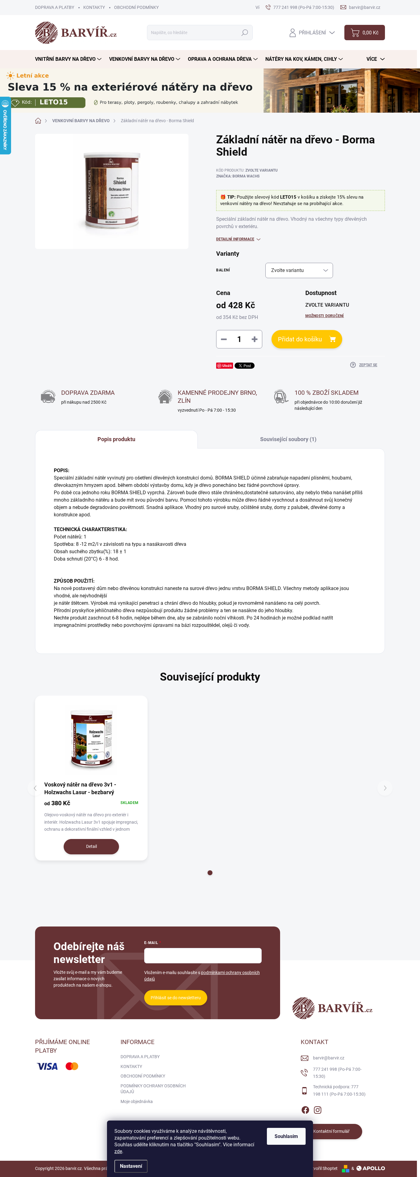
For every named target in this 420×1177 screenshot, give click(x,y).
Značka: (238, 176)
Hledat (245, 32)
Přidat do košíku (300, 339)
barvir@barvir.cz (328, 1057)
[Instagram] (317, 1108)
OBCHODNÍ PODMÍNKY (136, 7)
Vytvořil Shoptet (322, 1168)
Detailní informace (235, 239)
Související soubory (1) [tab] (288, 439)
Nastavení (131, 1166)
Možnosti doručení (324, 316)
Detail (91, 846)
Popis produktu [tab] (116, 439)
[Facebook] (305, 1108)
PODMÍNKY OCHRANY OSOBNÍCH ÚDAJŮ (153, 1088)
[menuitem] (69, 59)
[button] (210, 873)
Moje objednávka (137, 1101)
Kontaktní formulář (331, 1131)
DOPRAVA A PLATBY (54, 7)
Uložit (227, 365)
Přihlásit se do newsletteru (176, 997)
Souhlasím (286, 1136)
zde (118, 1151)
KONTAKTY (94, 7)
